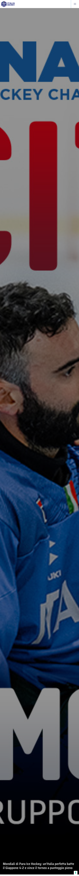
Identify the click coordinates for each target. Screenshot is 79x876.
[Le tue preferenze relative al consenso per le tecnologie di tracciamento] (75, 872)
